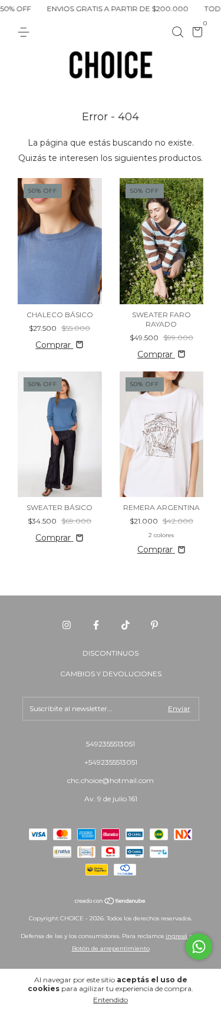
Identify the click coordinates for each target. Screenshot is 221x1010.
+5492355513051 (110, 762)
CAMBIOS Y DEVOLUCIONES (110, 673)
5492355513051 (110, 743)
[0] (195, 34)
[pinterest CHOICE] (154, 625)
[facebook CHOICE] (96, 625)
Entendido (110, 999)
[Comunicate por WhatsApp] (199, 946)
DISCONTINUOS (110, 653)
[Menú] (26, 32)
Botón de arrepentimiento (111, 948)
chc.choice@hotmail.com (110, 780)
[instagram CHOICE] (66, 625)
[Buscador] (177, 32)
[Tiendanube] (110, 902)
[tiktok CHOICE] (125, 625)
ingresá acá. (183, 936)
